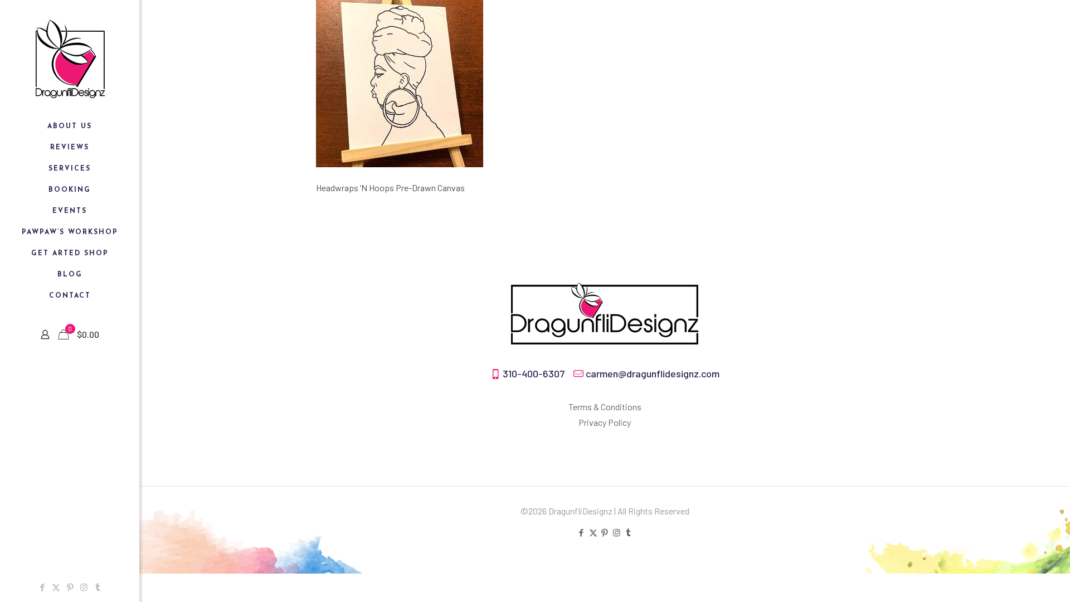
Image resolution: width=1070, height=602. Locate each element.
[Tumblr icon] (98, 587)
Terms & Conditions (604, 406)
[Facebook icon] (42, 587)
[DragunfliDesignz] (69, 58)
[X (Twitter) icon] (56, 587)
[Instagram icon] (84, 587)
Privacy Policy (604, 422)
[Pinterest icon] (70, 587)
